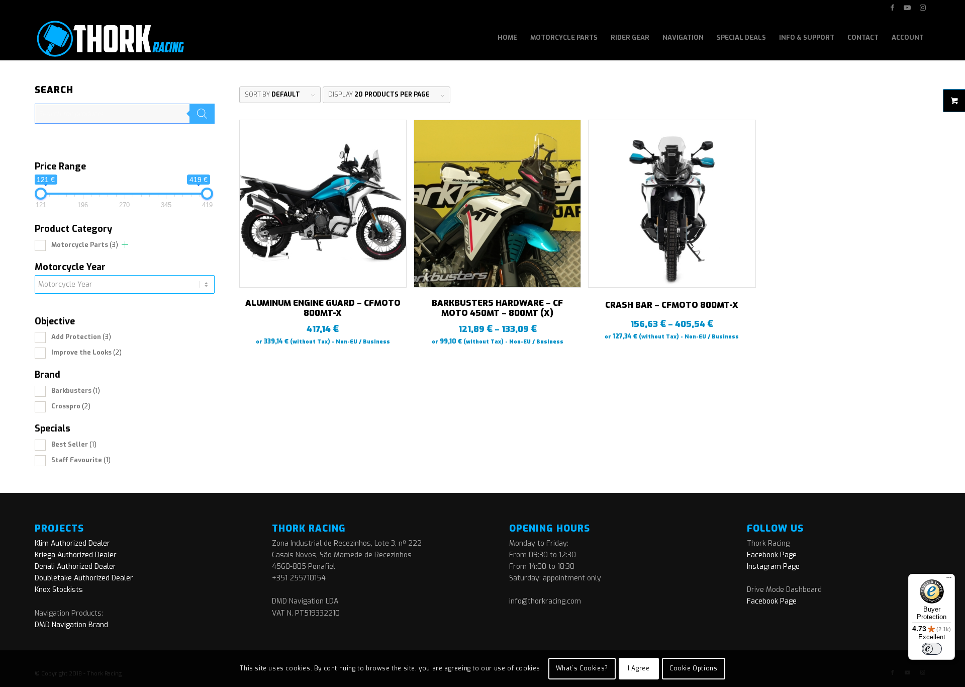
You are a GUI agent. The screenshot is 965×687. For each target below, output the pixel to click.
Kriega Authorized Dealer (76, 555)
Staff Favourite (81, 460)
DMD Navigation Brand (71, 625)
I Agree (638, 668)
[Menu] (949, 580)
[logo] (109, 37)
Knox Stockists (59, 589)
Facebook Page (772, 555)
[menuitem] (507, 37)
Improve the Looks (86, 352)
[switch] (932, 649)
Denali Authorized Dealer (75, 566)
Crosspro (70, 406)
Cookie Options (693, 668)
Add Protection (81, 336)
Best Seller (73, 444)
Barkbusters (75, 390)
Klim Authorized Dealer (72, 543)
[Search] (202, 114)
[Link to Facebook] (892, 7)
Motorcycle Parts (84, 244)
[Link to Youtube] (907, 7)
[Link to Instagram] (922, 7)
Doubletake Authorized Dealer (84, 578)
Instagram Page (773, 566)
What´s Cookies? (582, 668)
